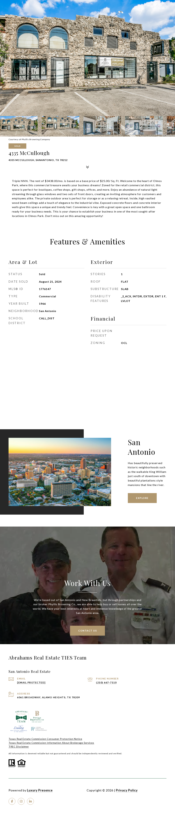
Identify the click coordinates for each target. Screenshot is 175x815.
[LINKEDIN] (30, 801)
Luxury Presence (40, 790)
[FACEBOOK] (12, 801)
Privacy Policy (127, 790)
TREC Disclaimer (19, 746)
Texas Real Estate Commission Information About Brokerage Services (51, 742)
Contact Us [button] (87, 630)
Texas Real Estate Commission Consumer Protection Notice (45, 738)
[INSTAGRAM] (21, 801)
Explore (142, 498)
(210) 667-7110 (106, 682)
